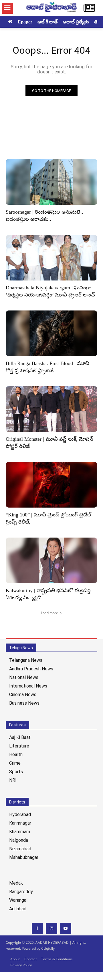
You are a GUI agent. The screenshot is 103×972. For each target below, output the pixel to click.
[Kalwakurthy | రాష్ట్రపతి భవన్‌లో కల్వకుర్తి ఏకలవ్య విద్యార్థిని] (51, 560)
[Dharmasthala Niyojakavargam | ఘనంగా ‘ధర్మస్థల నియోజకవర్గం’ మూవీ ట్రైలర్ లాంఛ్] (51, 257)
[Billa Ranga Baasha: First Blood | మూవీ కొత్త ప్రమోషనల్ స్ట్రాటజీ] (51, 333)
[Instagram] (51, 928)
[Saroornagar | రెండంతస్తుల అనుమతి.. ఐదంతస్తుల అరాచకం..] (51, 182)
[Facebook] (37, 928)
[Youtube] (65, 928)
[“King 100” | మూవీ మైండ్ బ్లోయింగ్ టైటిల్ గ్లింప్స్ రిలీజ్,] (51, 485)
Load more (49, 612)
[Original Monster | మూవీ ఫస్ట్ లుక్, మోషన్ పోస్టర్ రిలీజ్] (51, 409)
